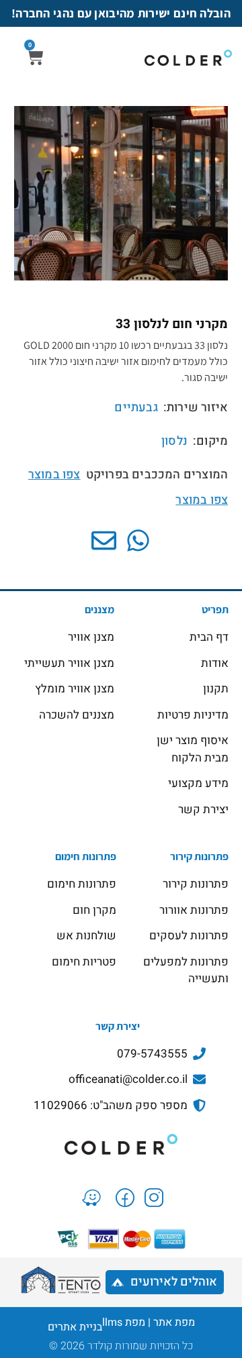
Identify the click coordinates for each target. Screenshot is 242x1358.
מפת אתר (174, 1322)
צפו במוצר (54, 475)
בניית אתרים (75, 1327)
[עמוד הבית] (121, 1144)
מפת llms (123, 1322)
